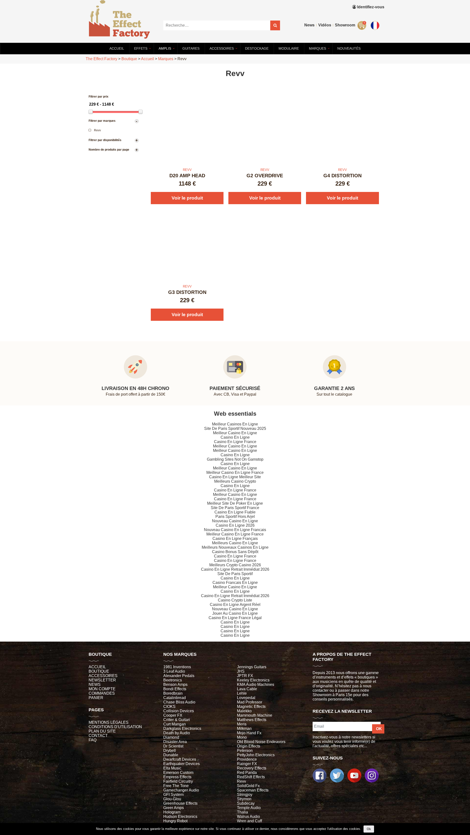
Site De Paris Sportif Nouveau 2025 (235, 428)
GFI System (173, 794)
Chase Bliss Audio (179, 702)
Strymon (244, 799)
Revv (241, 781)
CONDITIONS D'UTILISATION (115, 727)
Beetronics (172, 680)
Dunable (170, 755)
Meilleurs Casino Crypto (235, 481)
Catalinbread (174, 698)
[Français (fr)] (376, 14)
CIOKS (169, 706)
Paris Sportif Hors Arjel (235, 516)
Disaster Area (175, 742)
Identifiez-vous (370, 7)
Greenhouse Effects (180, 803)
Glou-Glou (172, 799)
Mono (242, 737)
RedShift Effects (251, 777)
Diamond (171, 737)
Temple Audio (249, 808)
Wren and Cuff (249, 821)
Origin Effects (248, 746)
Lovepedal (246, 698)
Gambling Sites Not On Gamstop (235, 459)
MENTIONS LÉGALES (109, 722)
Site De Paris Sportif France (235, 508)
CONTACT (98, 736)
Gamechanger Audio (181, 790)
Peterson (245, 750)
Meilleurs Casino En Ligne (235, 543)
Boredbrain (173, 693)
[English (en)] (376, 24)
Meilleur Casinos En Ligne (235, 424)
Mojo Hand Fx (249, 733)
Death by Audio (176, 733)
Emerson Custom (178, 772)
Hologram (171, 812)
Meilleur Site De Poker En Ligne (235, 503)
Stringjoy (244, 794)
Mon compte (102, 689)
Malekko (244, 711)
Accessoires (103, 676)
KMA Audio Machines (255, 684)
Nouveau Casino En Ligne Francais (235, 530)
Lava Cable (247, 689)
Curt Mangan (174, 724)
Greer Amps (173, 808)
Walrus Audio (248, 816)
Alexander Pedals (178, 676)
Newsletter (102, 680)
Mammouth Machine (254, 715)
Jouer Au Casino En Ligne (235, 613)
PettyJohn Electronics (256, 755)
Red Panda (247, 772)
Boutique (99, 671)
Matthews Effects (251, 720)
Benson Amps (175, 684)
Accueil (97, 667)
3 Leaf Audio (174, 671)
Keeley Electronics (253, 680)
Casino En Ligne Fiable (235, 512)
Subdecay (246, 803)
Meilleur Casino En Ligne (235, 433)
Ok (369, 829)
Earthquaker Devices (181, 764)
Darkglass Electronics (182, 728)
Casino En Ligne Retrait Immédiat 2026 (235, 569)
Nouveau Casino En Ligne (235, 521)
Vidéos (324, 25)
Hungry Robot (175, 821)
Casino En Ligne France (235, 442)
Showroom (345, 25)
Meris (242, 724)
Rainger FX (247, 764)
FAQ (92, 740)
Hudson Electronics (180, 816)
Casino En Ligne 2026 (235, 525)
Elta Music (172, 768)
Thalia (242, 812)
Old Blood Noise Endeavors (261, 742)
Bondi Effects (174, 689)
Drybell (169, 750)
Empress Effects (177, 777)
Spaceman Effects (253, 790)
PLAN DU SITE (102, 731)
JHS (241, 671)
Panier (96, 698)
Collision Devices (178, 711)
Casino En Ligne (235, 437)
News (309, 25)
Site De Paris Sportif (235, 574)
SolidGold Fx (248, 786)
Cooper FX (172, 715)
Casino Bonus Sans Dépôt (235, 552)
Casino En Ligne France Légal (235, 618)
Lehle (242, 693)
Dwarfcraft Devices (179, 759)
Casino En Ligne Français (235, 538)
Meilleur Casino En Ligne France (235, 472)
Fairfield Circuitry (178, 781)
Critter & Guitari (176, 720)
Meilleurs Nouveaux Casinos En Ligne (235, 547)
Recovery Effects (251, 768)
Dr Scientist (173, 746)
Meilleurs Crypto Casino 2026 (235, 565)
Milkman (244, 728)
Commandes (102, 693)
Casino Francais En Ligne (235, 582)
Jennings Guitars (251, 667)
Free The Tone (176, 786)
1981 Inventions (177, 667)
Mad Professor (249, 702)
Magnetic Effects (251, 706)
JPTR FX (245, 676)
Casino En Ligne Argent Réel (235, 604)
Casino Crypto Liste (235, 600)
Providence (247, 759)
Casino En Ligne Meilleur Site (235, 477)
